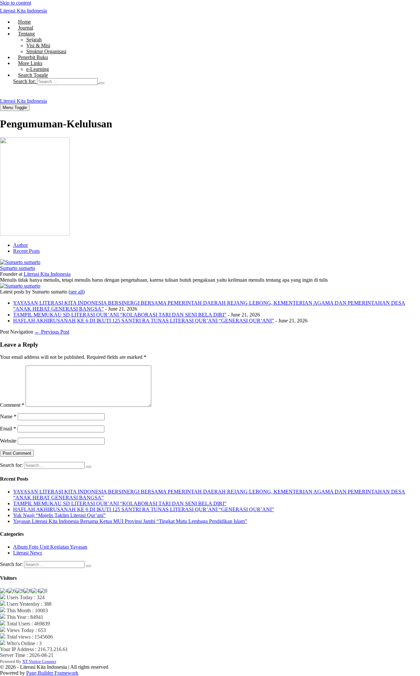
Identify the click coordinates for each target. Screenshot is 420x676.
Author (20, 245)
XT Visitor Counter (39, 661)
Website (8, 441)
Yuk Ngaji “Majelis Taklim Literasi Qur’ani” (59, 515)
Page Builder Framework (52, 673)
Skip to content (15, 3)
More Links (30, 63)
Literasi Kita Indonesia (23, 10)
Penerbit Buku (33, 57)
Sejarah (34, 39)
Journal (25, 28)
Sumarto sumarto (17, 268)
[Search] (101, 83)
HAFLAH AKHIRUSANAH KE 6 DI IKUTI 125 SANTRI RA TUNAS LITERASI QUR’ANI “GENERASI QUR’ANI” (143, 320)
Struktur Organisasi (46, 51)
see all (76, 291)
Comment (12, 405)
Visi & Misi (38, 45)
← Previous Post (51, 332)
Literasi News (27, 553)
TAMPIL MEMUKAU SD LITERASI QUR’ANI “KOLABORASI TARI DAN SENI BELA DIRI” (119, 314)
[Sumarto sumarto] (20, 262)
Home (24, 22)
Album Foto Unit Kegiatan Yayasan (50, 547)
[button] (216, 81)
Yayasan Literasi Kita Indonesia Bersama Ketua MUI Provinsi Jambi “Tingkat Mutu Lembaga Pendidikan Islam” (130, 521)
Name (8, 416)
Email (8, 428)
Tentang (26, 33)
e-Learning (37, 69)
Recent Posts (26, 251)
